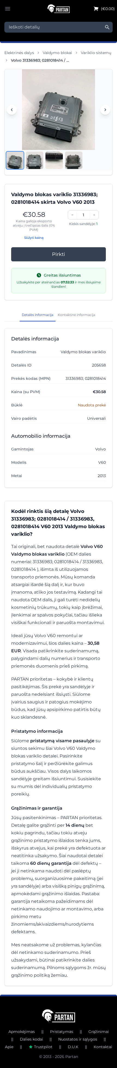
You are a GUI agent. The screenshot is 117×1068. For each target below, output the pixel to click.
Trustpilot (43, 1046)
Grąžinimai (98, 1031)
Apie (9, 1046)
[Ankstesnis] (12, 110)
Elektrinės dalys (19, 52)
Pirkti (58, 254)
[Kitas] (105, 110)
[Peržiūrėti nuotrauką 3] (54, 160)
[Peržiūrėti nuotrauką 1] (15, 160)
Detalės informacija (37, 315)
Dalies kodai (31, 1039)
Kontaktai (103, 1046)
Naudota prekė (92, 405)
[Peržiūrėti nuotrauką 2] (34, 160)
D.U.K (73, 1046)
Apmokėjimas (21, 1031)
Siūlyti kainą (34, 238)
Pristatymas (61, 1031)
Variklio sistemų (96, 52)
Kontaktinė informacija (76, 315)
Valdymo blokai (57, 52)
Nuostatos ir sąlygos (77, 1039)
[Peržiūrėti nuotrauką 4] (73, 160)
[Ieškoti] (107, 27)
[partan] (59, 1015)
